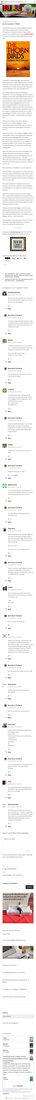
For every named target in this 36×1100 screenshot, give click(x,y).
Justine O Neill (10, 280)
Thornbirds (20, 280)
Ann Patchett (6, 1045)
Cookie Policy (6, 1093)
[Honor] (31, 1081)
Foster (5, 1038)
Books (16, 275)
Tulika (14, 21)
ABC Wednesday (15, 232)
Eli (9, 635)
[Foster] (31, 1041)
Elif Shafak (6, 1079)
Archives (5, 1013)
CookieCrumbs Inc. (14, 292)
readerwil (11, 389)
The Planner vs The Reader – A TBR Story (15, 989)
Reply (9, 308)
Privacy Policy (7, 934)
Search (29, 887)
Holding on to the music (9, 965)
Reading (16, 277)
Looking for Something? (10, 883)
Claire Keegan (6, 1039)
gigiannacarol (12, 485)
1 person (16, 475)
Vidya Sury (11, 528)
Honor (5, 1077)
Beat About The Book (15, 13)
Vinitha (10, 445)
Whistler (5, 1044)
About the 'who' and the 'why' (11, 930)
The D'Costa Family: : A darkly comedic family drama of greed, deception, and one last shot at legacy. (15, 1058)
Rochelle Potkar (7, 1062)
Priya (9, 781)
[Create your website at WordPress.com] (18, 2)
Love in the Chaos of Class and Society (14, 997)
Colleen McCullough (25, 279)
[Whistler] (31, 1047)
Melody (10, 340)
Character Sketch (11, 279)
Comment (27, 851)
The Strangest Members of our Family (14, 972)
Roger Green (12, 684)
